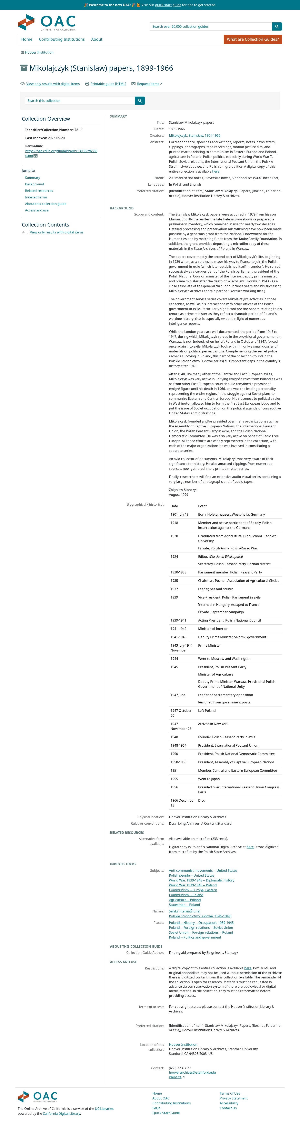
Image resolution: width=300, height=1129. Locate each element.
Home (26, 39)
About (96, 39)
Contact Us (228, 1108)
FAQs (156, 1108)
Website (175, 1077)
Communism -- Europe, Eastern (193, 890)
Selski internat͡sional (184, 911)
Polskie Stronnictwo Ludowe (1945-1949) (200, 916)
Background (34, 184)
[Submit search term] (277, 26)
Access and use (37, 210)
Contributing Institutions (62, 39)
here (215, 171)
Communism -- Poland (186, 895)
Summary (32, 177)
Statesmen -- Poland (184, 904)
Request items (148, 83)
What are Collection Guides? (253, 39)
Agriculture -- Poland (185, 900)
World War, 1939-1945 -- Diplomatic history (201, 880)
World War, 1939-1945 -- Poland (193, 885)
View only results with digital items (53, 83)
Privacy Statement (234, 1098)
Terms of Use (230, 1093)
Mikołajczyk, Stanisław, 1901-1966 (194, 135)
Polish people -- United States (191, 875)
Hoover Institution (39, 52)
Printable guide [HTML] (108, 83)
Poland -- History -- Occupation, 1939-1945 (201, 922)
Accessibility (229, 1103)
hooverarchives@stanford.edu (192, 1072)
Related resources (39, 190)
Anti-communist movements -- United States (203, 870)
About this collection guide (45, 203)
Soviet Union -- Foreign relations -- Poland (201, 932)
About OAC (160, 1098)
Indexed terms (36, 197)
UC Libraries (104, 1108)
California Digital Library (61, 1113)
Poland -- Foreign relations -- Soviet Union (201, 927)
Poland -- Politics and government (195, 937)
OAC (47, 22)
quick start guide (168, 5)
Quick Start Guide (166, 1113)
